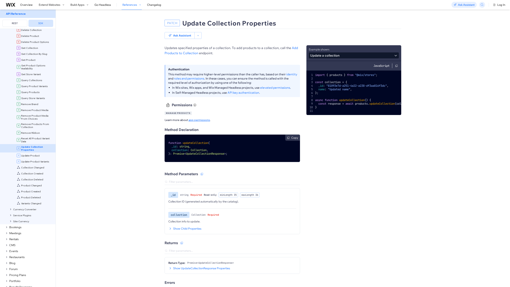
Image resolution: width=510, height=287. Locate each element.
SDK (40, 23)
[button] (179, 35)
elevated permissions (275, 87)
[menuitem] (28, 19)
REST (15, 23)
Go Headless (102, 5)
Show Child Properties (187, 228)
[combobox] (354, 55)
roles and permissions (189, 78)
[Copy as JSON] (181, 243)
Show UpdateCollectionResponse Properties (201, 268)
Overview (26, 5)
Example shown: (319, 49)
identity (291, 74)
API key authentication (243, 92)
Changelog (154, 5)
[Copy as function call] (202, 174)
